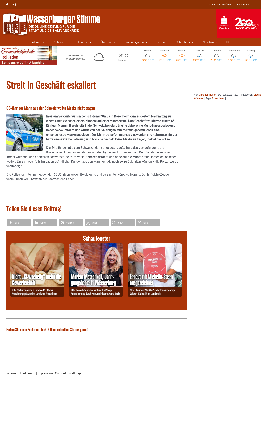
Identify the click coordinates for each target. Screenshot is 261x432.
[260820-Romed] (96, 245)
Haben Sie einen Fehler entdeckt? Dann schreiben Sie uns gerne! (47, 329)
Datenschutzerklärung (20, 373)
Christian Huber (207, 94)
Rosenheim (218, 98)
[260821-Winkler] (155, 245)
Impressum (45, 373)
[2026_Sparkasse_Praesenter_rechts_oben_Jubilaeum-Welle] (238, 11)
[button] (227, 42)
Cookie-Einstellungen (69, 373)
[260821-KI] (37, 245)
